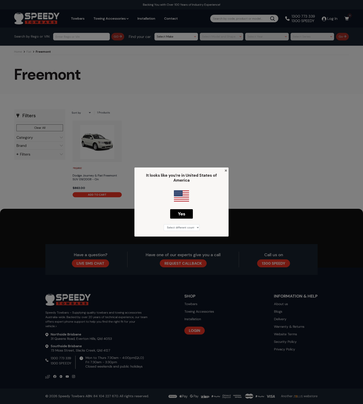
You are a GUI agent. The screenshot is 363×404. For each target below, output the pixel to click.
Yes (181, 214)
